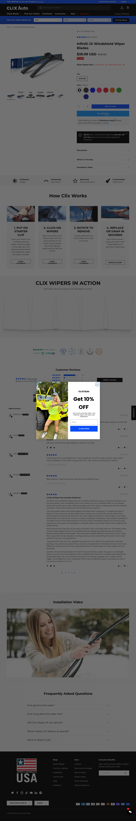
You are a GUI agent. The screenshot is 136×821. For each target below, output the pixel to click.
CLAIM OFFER (84, 429)
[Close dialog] (97, 384)
